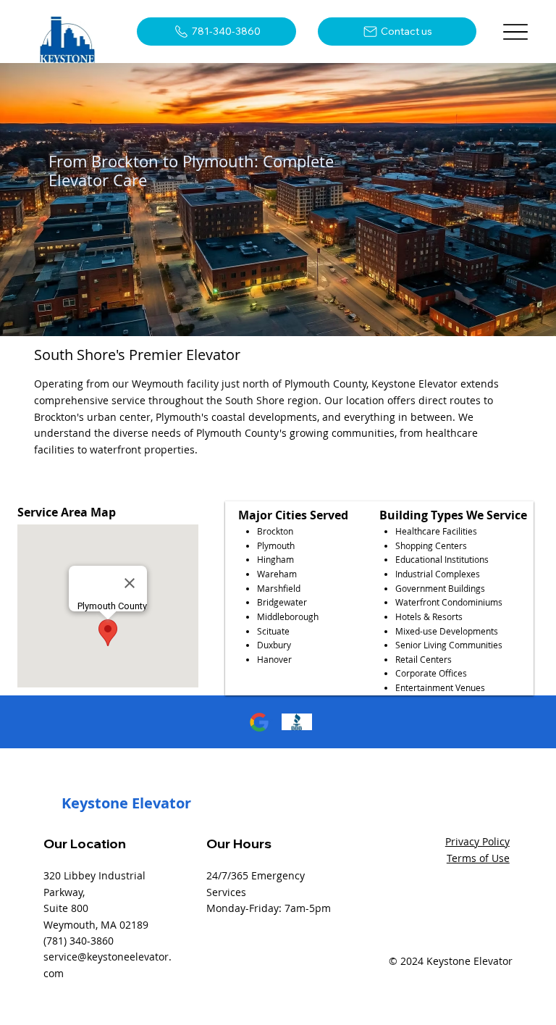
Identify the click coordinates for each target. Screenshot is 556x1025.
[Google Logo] (259, 722)
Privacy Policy (477, 841)
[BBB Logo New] (297, 722)
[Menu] (515, 31)
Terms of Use (478, 858)
